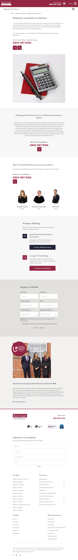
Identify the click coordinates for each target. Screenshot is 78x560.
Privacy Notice (51, 522)
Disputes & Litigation (20, 13)
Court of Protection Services (45, 482)
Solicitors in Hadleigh (18, 499)
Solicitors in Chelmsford (18, 485)
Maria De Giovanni (39, 206)
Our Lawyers (16, 525)
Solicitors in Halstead (18, 496)
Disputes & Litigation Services (46, 502)
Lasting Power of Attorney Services (47, 493)
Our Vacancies (16, 527)
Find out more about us (19, 402)
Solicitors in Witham (17, 510)
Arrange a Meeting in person (42, 247)
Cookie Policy (51, 525)
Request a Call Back (39, 328)
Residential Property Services (46, 487)
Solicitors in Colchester (18, 490)
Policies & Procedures (54, 515)
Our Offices (15, 522)
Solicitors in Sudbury (17, 502)
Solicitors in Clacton (17, 487)
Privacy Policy (23, 321)
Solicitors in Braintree (18, 482)
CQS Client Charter (52, 536)
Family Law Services (44, 485)
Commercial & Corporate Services (47, 504)
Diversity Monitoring (52, 539)
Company (16, 515)
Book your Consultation (39, 142)
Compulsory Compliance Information (56, 527)
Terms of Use (51, 519)
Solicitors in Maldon (17, 493)
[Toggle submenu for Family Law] (64, 485)
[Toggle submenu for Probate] (64, 479)
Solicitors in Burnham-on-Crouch (20, 479)
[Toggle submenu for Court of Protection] (64, 482)
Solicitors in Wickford (18, 507)
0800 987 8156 (22, 42)
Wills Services (42, 490)
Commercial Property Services (46, 496)
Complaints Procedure (53, 530)
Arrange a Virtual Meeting (42, 268)
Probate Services (43, 479)
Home (12, 13)
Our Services (43, 475)
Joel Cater (55, 206)
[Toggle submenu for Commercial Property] (64, 496)
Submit (39, 466)
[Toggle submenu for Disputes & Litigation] (64, 502)
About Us (15, 519)
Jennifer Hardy (22, 206)
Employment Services (44, 499)
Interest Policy (51, 533)
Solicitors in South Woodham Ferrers (21, 504)
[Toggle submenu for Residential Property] (64, 487)
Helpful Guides (16, 533)
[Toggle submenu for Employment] (64, 499)
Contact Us (15, 530)
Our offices (16, 475)
